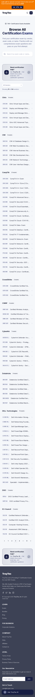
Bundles (4, 611)
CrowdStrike (7, 280)
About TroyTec (7, 637)
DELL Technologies (9, 411)
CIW (4, 135)
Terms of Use (6, 656)
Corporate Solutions (8, 627)
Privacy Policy (6, 659)
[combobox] (12, 85)
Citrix (4, 97)
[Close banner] (33, 1)
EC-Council (6, 509)
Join (29, 679)
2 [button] (11, 541)
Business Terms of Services (10, 662)
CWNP (4, 303)
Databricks (6, 373)
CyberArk (6, 331)
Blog (3, 615)
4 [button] (19, 541)
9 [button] (26, 541)
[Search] (27, 13)
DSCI (4, 490)
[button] (4, 541)
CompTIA (5, 172)
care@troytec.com (8, 688)
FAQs (3, 640)
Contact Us (5, 647)
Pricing (4, 618)
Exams (4, 608)
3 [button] (15, 541)
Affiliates (4, 643)
